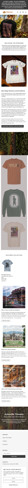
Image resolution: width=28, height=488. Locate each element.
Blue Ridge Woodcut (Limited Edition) (12, 126)
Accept (13, 478)
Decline (13, 481)
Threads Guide (5, 320)
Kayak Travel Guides (7, 437)
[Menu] (25, 12)
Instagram (5, 441)
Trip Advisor (5, 444)
